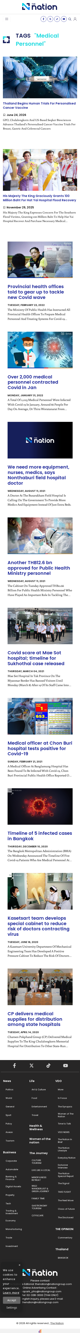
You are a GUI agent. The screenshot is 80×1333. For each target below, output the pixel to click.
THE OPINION (64, 1229)
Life (32, 1081)
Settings (11, 1307)
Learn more (11, 1292)
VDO (58, 1081)
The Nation (57, 1323)
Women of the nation (40, 1140)
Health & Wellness (36, 1127)
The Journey (38, 1153)
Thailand (61, 1249)
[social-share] (43, 19)
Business (9, 1152)
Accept (11, 1300)
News (7, 1081)
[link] (40, 97)
